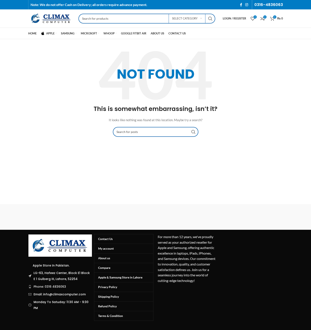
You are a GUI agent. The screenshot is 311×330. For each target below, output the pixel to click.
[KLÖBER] (155, 217)
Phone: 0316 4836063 (50, 286)
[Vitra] (46, 217)
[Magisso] (83, 217)
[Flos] (264, 217)
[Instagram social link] (246, 4)
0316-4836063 (268, 4)
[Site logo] (51, 18)
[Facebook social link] (241, 4)
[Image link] (60, 245)
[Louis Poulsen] (119, 217)
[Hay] (228, 217)
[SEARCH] (210, 19)
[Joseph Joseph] (192, 217)
